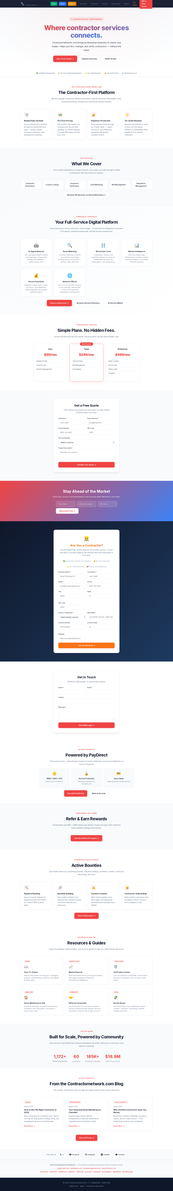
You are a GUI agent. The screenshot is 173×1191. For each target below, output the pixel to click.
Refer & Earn (110, 59)
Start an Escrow (99, 793)
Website (61, 634)
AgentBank (117, 1172)
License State (92, 623)
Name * (61, 687)
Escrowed (88, 1172)
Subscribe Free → (67, 511)
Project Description (65, 448)
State (89, 591)
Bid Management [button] (120, 185)
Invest (72, 4)
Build (62, 4)
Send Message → (86, 725)
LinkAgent (97, 1172)
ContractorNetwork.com (37, 3)
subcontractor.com (109, 1168)
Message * (62, 707)
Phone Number (63, 428)
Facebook (75, 1155)
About (126, 4)
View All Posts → (86, 1138)
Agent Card (74, 1186)
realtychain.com (63, 1168)
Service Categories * (66, 613)
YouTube (121, 1155)
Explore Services (89, 59)
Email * (60, 582)
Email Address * (93, 418)
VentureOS (44, 1172)
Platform (94, 4)
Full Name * (62, 418)
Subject (61, 697)
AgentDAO (53, 1172)
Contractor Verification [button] (32, 184)
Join (54, 4)
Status (82, 1186)
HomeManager (127, 1172)
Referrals (79, 1172)
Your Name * (92, 572)
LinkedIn (106, 1155)
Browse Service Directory (88, 303)
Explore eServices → (59, 303)
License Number (64, 623)
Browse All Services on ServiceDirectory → (86, 195)
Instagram (91, 1155)
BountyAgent (106, 1172)
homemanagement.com (92, 1168)
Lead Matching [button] (97, 185)
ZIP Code (90, 428)
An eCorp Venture (31, 5)
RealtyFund (62, 1172)
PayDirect (71, 1172)
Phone (89, 582)
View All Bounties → (86, 916)
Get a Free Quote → (65, 59)
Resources (116, 4)
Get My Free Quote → (86, 465)
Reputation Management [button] (143, 184)
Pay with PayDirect (75, 793)
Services (83, 4)
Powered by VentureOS (95, 1186)
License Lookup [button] (53, 185)
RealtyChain (95, 1183)
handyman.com (76, 1168)
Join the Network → (86, 645)
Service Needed (64, 438)
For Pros (135, 3)
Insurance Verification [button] (77, 184)
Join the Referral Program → (86, 838)
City (59, 591)
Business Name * (64, 572)
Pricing (105, 4)
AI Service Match (115, 303)
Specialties (91, 613)
